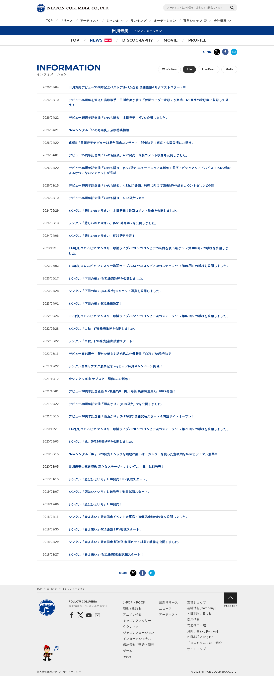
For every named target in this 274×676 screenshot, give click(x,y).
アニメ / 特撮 (132, 614)
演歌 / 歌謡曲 (132, 608)
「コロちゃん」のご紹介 (204, 642)
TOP (49, 20)
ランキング (139, 20)
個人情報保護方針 (47, 671)
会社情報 (220, 20)
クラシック (131, 626)
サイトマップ (196, 649)
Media (229, 69)
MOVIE (170, 40)
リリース (66, 20)
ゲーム (127, 650)
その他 (127, 656)
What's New (169, 69)
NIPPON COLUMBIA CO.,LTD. (73, 8)
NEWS (100, 40)
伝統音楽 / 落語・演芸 (138, 644)
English (208, 613)
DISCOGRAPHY (137, 40)
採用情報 (193, 619)
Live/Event (208, 69)
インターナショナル (137, 638)
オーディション (165, 20)
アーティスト (89, 20)
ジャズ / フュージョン (138, 632)
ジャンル (113, 20)
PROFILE (197, 40)
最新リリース (168, 602)
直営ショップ (192, 20)
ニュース (165, 608)
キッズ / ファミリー (137, 620)
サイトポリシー (72, 671)
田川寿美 (52, 588)
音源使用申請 (196, 625)
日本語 (195, 613)
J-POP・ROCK (134, 602)
